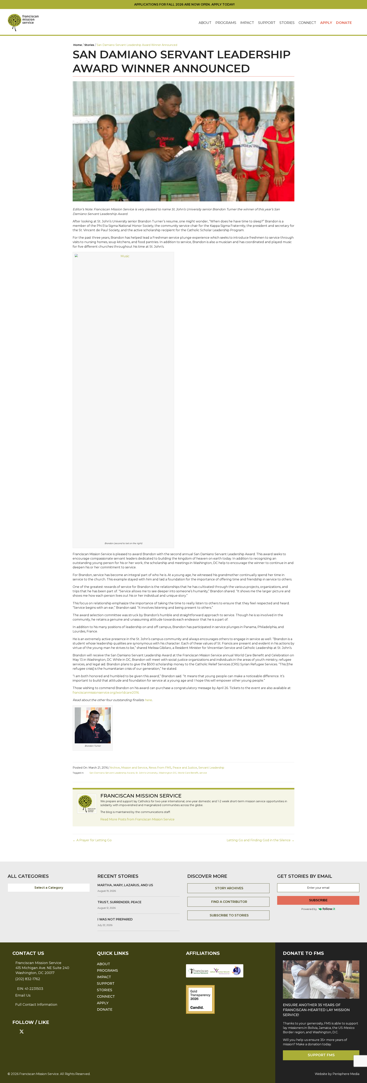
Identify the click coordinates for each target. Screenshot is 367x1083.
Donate (344, 23)
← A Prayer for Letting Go (92, 840)
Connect (307, 23)
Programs (225, 23)
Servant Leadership (211, 767)
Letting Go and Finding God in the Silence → (260, 840)
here (148, 700)
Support (266, 23)
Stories (287, 23)
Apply (326, 23)
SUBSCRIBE (318, 900)
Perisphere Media (346, 1074)
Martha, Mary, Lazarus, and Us (125, 885)
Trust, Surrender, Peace (119, 902)
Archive (115, 767)
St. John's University (147, 772)
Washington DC (168, 772)
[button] (356, 23)
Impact (247, 23)
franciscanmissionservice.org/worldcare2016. (106, 692)
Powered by (309, 909)
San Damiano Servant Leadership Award (111, 772)
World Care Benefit (188, 772)
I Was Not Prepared (115, 919)
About (205, 23)
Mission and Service (134, 767)
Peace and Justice (185, 767)
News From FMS (160, 767)
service (203, 772)
